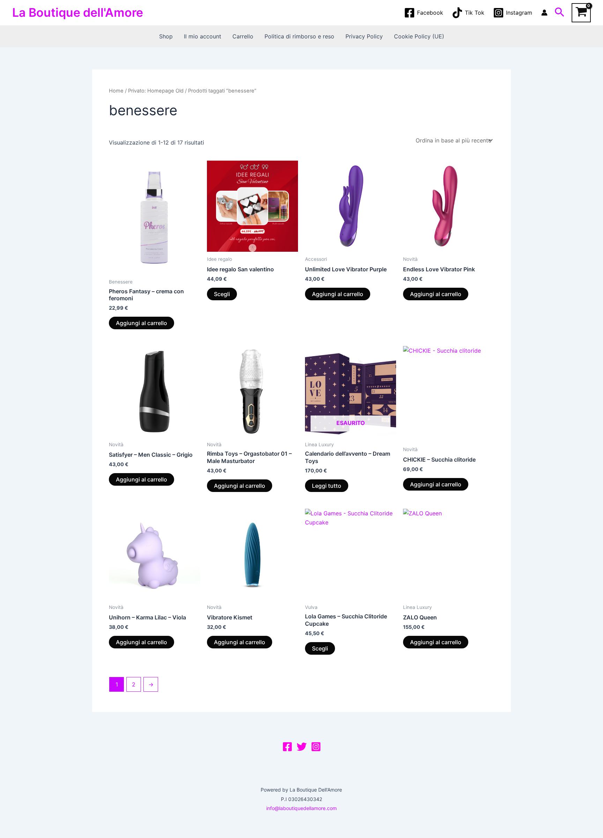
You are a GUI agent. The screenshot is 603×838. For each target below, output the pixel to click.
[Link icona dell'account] (544, 12)
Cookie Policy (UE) (419, 36)
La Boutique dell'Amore (77, 12)
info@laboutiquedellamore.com (301, 808)
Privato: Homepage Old (156, 91)
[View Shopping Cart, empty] (581, 13)
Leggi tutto (326, 485)
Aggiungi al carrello (141, 322)
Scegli (222, 294)
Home (116, 91)
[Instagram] (316, 747)
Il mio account (202, 36)
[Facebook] (287, 747)
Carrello (242, 36)
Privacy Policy (364, 36)
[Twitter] (302, 747)
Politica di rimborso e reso (299, 36)
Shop (166, 36)
